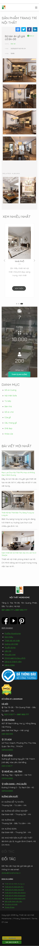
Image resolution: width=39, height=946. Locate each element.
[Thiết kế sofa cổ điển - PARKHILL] (28, 190)
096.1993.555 (7, 734)
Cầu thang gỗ (11, 423)
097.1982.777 (8, 610)
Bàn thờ (8, 406)
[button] (16, 303)
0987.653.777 (21, 610)
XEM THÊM (19, 288)
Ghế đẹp (8, 428)
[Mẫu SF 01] (11, 190)
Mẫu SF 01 (7, 201)
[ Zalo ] (5, 938)
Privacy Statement (21, 918)
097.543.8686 (7, 750)
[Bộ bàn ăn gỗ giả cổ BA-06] (19, 70)
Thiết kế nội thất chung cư (14, 884)
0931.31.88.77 (9, 714)
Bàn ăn (13, 44)
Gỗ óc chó (9, 412)
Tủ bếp (8, 401)
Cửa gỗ (8, 417)
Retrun (31, 36)
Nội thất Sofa (11, 395)
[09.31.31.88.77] (13, 942)
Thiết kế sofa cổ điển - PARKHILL (26, 199)
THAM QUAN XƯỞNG (19, 374)
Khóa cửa (9, 434)
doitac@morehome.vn (11, 873)
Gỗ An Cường (10, 390)
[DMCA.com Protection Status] (7, 689)
